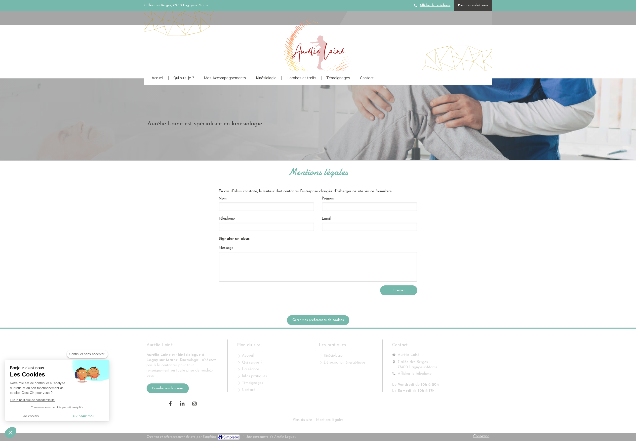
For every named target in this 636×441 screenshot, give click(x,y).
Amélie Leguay (285, 437)
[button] (10, 433)
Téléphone (227, 219)
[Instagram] (194, 404)
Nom (223, 199)
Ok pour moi (83, 416)
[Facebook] (170, 404)
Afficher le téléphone (435, 5)
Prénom (328, 199)
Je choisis (31, 416)
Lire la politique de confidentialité (32, 400)
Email (326, 219)
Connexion (481, 436)
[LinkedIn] (182, 404)
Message (226, 248)
